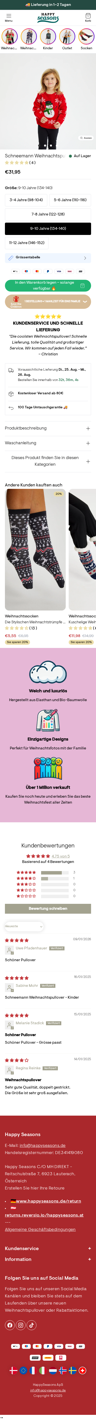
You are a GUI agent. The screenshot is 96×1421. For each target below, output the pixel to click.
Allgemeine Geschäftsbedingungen (40, 1230)
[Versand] (48, 394)
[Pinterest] (20, 1325)
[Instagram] (10, 1325)
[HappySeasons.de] (48, 18)
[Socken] (86, 36)
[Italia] (43, 1370)
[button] (17, 163)
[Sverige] (73, 1370)
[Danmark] (13, 1370)
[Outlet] (67, 36)
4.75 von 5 (61, 857)
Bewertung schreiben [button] (48, 909)
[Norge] (63, 1370)
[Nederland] (53, 1370)
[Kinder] (48, 36)
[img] (17, 941)
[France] (33, 1370)
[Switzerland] (82, 1370)
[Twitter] (31, 1325)
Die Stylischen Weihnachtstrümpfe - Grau (35, 622)
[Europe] (23, 1370)
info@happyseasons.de (43, 1146)
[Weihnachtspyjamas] (28, 36)
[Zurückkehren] (48, 408)
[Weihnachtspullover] (9, 36)
